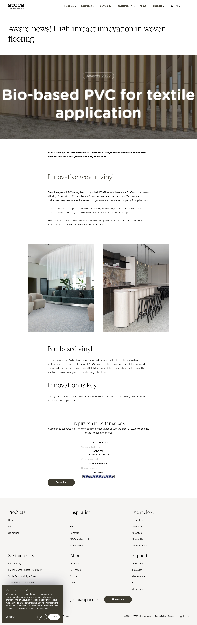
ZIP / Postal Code (98, 455)
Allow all (54, 617)
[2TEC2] (16, 6)
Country (98, 473)
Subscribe (61, 482)
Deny (42, 617)
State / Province (98, 464)
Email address (98, 443)
